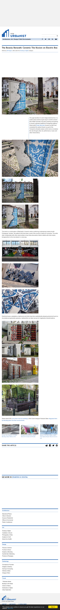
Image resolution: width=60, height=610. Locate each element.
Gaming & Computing (7, 569)
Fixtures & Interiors (7, 547)
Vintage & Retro (6, 573)
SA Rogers (9, 50)
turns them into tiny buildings (20, 418)
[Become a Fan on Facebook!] (42, 39)
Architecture (6, 39)
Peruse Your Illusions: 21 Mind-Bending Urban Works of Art (9, 435)
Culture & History (6, 585)
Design (16, 39)
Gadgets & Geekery (7, 566)
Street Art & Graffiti (7, 539)
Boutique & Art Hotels (7, 583)
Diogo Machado (40, 125)
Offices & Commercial (7, 520)
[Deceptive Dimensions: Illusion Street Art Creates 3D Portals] (29, 429)
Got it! (53, 607)
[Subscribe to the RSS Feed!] (52, 39)
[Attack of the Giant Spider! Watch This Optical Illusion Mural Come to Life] (49, 429)
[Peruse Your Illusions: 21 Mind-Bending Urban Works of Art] (10, 429)
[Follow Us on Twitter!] (45, 39)
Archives (12, 604)
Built (21, 39)
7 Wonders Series (6, 581)
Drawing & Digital (24, 50)
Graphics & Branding (7, 552)
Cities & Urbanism (6, 516)
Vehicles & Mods (6, 571)
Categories (22, 604)
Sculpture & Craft (6, 537)
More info (10, 608)
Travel (4, 578)
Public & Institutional (7, 522)
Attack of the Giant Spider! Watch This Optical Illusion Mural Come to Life (48, 436)
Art (12, 39)
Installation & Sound (7, 533)
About (4, 604)
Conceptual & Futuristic (8, 564)
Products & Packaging (7, 556)
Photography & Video (7, 535)
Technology (5, 561)
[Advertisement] (30, 13)
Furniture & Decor (6, 550)
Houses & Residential (7, 518)
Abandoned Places (7, 514)
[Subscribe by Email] (56, 39)
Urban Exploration (6, 590)
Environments (27, 39)
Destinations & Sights (7, 588)
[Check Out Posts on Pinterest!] (49, 39)
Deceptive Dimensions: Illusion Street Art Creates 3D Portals (28, 435)
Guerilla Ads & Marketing (8, 554)
